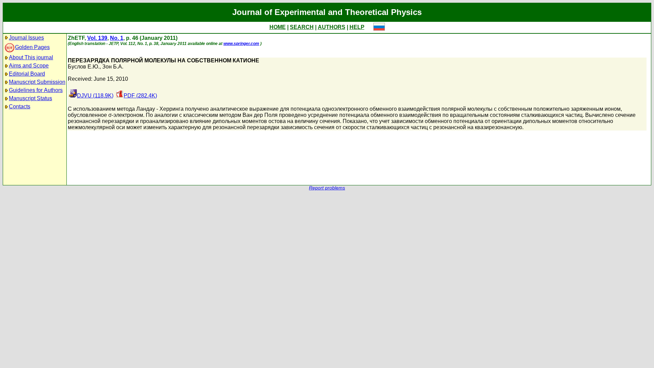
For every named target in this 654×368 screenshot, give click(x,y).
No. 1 (116, 38)
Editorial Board (27, 74)
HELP (356, 27)
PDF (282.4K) (140, 95)
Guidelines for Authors (36, 90)
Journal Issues (26, 38)
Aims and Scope (29, 65)
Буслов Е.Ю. (83, 67)
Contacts (19, 106)
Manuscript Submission (37, 82)
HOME (277, 27)
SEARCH (302, 27)
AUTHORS (331, 27)
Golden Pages (32, 47)
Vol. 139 (97, 38)
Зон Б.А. (112, 67)
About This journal (31, 57)
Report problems (327, 187)
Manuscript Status (30, 98)
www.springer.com (241, 43)
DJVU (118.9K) (95, 95)
